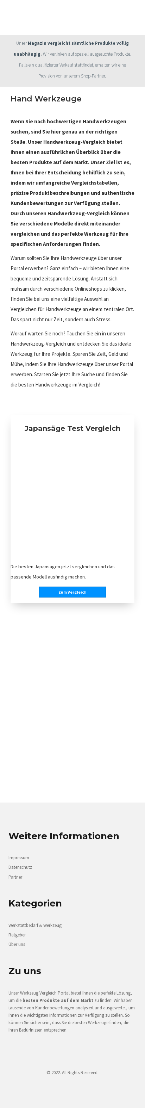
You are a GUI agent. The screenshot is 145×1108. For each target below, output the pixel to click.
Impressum (18, 858)
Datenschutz (20, 867)
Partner (15, 877)
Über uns (16, 944)
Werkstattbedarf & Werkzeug (35, 925)
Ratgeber (17, 935)
